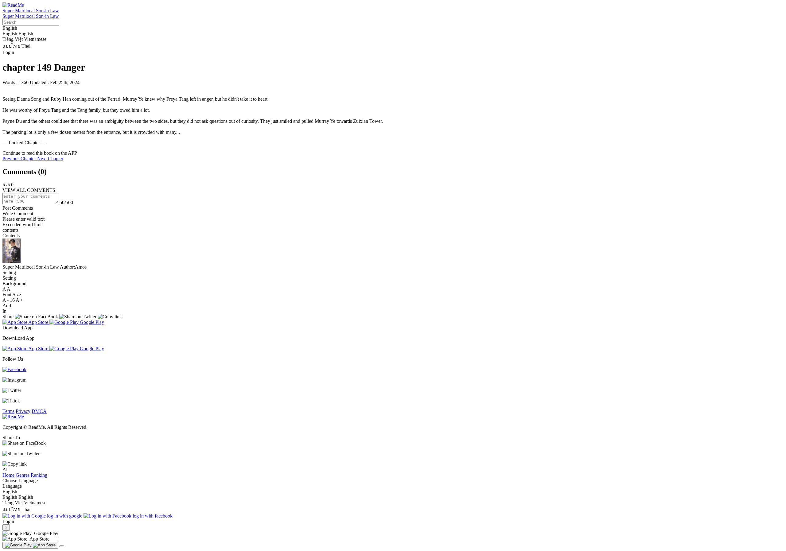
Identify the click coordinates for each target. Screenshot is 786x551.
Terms (8, 411)
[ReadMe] (13, 5)
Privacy (23, 411)
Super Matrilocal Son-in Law (30, 10)
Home (8, 475)
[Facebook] (14, 369)
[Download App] (30, 545)
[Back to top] (61, 546)
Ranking (39, 475)
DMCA (39, 411)
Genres (22, 475)
